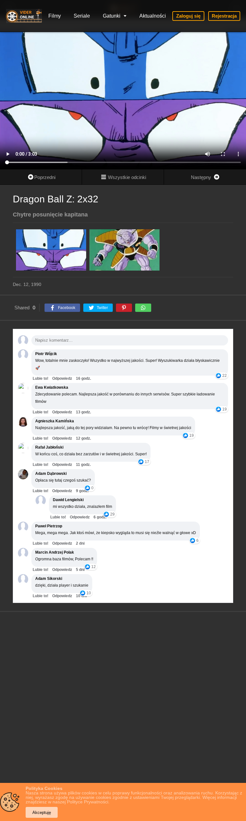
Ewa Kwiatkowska (51, 387)
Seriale (82, 16)
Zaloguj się (188, 16)
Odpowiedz (62, 378)
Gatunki (111, 16)
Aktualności (152, 16)
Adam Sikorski (48, 579)
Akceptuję (41, 812)
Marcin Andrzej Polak (54, 552)
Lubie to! (40, 378)
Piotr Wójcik (46, 354)
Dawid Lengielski (68, 500)
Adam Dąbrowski (51, 474)
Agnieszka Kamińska (54, 421)
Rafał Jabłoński (49, 447)
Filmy (54, 16)
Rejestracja (224, 16)
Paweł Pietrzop (48, 526)
